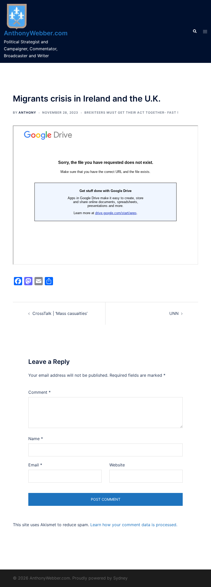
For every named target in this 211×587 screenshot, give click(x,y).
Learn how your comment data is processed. (133, 524)
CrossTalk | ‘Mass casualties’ (59, 313)
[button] (194, 31)
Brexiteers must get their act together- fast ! (131, 112)
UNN (174, 313)
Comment (39, 392)
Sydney (120, 578)
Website (117, 464)
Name (35, 438)
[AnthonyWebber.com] (17, 16)
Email (35, 464)
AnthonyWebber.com (36, 33)
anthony (27, 112)
